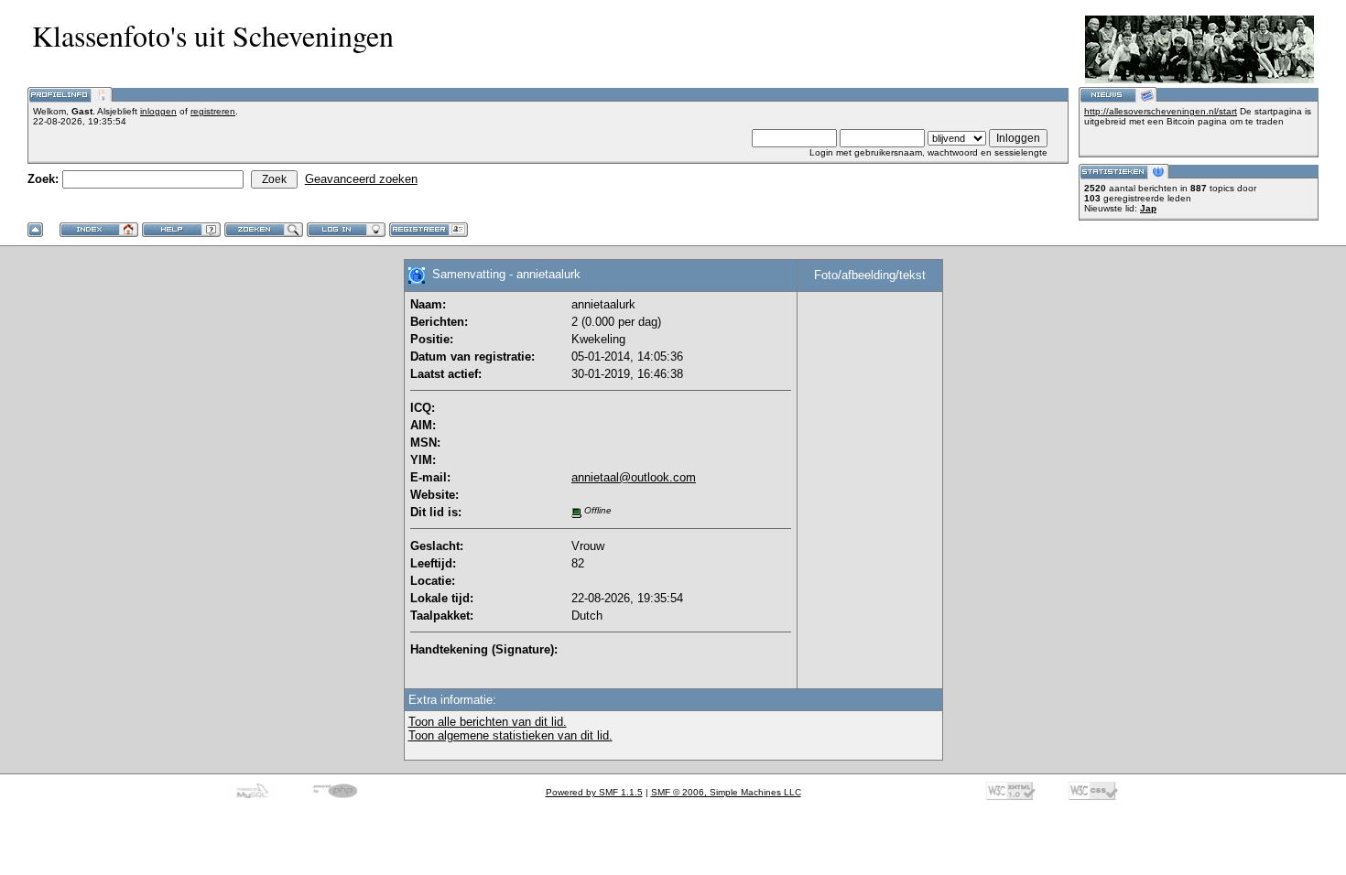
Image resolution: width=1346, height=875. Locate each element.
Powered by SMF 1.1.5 (594, 792)
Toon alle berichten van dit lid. (487, 722)
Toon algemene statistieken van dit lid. (510, 735)
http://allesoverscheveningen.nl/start (1160, 111)
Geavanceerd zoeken (361, 179)
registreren (212, 111)
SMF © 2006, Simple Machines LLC (726, 792)
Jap (1148, 208)
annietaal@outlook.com (633, 477)
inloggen (158, 111)
